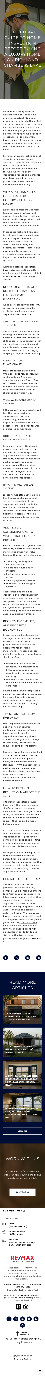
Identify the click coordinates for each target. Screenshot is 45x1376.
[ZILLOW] (22, 1325)
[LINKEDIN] (22, 1318)
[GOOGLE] (36, 1318)
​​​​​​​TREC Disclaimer (22, 1279)
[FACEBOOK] (9, 1318)
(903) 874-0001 (16, 1234)
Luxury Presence (22, 1342)
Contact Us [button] (23, 1192)
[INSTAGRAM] (15, 1318)
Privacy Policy (22, 1359)
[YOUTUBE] (29, 1318)
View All (22, 1131)
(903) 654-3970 (22, 1287)
